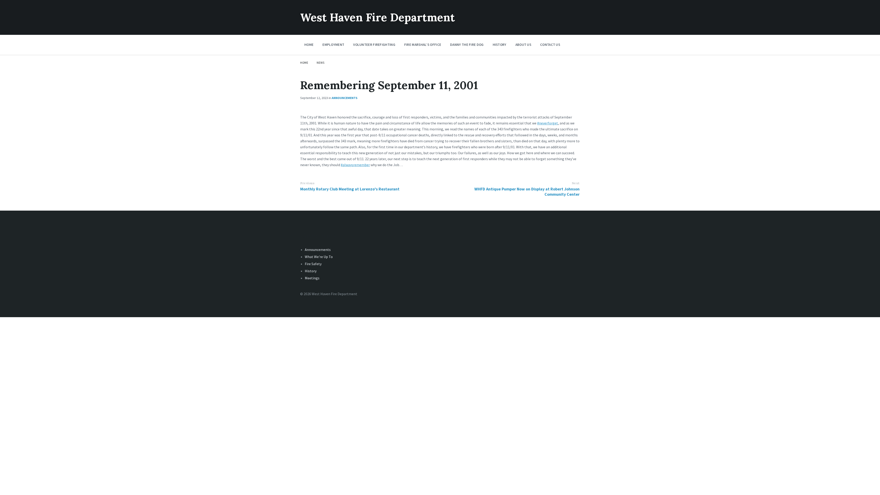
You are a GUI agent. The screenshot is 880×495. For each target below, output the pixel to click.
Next (576, 183)
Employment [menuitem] (333, 44)
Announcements (345, 98)
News (320, 63)
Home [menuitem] (309, 44)
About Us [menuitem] (523, 44)
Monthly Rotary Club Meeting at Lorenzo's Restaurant (349, 189)
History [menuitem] (499, 44)
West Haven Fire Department (377, 17)
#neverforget (547, 123)
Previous (307, 183)
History (310, 271)
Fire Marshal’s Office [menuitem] (422, 44)
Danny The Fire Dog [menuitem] (467, 44)
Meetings (312, 278)
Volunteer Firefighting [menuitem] (374, 44)
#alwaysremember (355, 164)
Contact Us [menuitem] (550, 44)
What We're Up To (319, 256)
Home (304, 63)
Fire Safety (313, 263)
